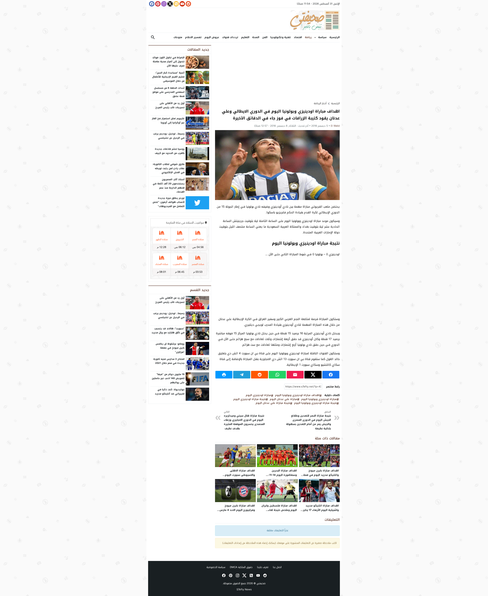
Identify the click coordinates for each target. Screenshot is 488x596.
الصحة (255, 37)
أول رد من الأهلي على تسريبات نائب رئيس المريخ (170, 105)
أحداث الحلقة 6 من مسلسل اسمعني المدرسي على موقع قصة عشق (168, 92)
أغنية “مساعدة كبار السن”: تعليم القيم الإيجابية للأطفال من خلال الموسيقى (168, 77)
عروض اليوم (212, 37)
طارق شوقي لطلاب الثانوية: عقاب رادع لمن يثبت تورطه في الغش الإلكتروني (168, 168)
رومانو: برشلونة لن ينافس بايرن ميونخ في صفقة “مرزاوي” (170, 348)
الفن (264, 37)
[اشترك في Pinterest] (157, 3)
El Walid (335, 125)
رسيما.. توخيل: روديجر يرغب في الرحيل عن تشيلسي (169, 136)
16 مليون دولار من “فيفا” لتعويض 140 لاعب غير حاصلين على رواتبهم (168, 378)
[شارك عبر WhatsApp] (277, 374)
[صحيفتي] (244, 20)
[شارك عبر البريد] (295, 374)
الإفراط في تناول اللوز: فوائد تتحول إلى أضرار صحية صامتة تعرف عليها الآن (168, 61)
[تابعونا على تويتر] (170, 3)
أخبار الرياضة (320, 103)
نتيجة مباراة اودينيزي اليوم (249, 399)
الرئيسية (334, 37)
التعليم (245, 37)
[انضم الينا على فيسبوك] (151, 3)
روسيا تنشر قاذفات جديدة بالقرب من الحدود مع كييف (170, 151)
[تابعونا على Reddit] (188, 3)
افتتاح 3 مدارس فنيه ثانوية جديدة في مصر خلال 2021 (169, 361)
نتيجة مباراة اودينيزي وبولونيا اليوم (315, 403)
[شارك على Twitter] (312, 374)
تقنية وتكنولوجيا (280, 37)
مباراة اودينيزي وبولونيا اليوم (319, 399)
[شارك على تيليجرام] (241, 374)
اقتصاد (298, 37)
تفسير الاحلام (193, 37)
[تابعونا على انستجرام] (164, 3)
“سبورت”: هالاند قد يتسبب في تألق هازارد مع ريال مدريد (168, 330)
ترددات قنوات (230, 37)
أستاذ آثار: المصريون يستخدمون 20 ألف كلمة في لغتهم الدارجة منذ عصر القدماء (169, 185)
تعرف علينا (262, 567)
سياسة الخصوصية (215, 567)
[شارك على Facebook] (330, 374)
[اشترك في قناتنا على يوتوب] (182, 3)
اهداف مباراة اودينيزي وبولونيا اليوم (297, 395)
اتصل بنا (277, 567)
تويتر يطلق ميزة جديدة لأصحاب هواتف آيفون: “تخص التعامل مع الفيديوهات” (168, 202)
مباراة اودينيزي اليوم (258, 395)
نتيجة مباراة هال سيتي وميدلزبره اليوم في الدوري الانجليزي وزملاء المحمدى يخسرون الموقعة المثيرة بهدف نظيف (244, 420)
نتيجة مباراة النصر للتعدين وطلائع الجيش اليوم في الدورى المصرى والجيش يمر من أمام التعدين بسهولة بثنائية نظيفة (308, 420)
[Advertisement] (277, 71)
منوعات (177, 37)
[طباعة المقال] (223, 374)
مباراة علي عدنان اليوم (283, 399)
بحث (152, 37)
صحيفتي (261, 583)
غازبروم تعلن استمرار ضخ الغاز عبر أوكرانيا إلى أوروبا (168, 120)
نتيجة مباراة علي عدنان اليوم (273, 403)
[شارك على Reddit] (259, 374)
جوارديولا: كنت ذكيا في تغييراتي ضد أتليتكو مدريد (170, 391)
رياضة (308, 37)
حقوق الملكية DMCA (241, 567)
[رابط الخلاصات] (176, 3)
